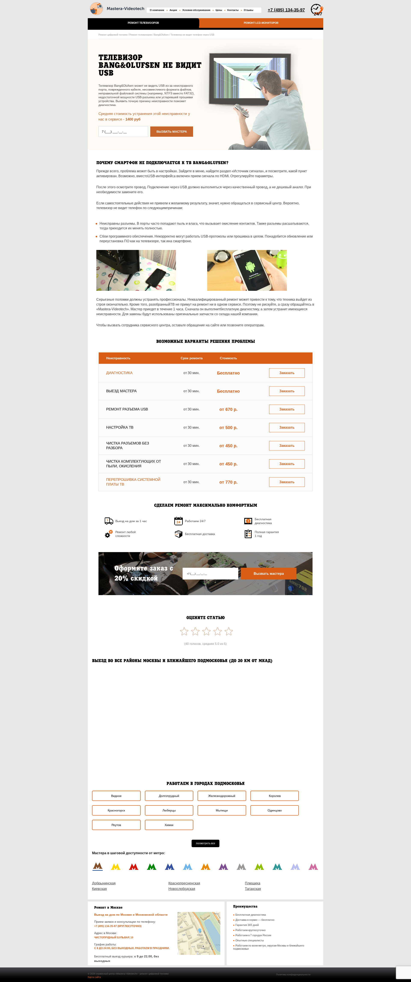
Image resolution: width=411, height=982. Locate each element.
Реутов (116, 825)
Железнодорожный (221, 796)
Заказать (287, 373)
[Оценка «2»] (216, 631)
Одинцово (275, 810)
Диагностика (119, 373)
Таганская (253, 889)
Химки (169, 825)
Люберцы (169, 810)
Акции (173, 10)
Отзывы (248, 10)
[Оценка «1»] (227, 631)
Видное (116, 796)
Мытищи (222, 810)
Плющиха (252, 883)
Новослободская (181, 889)
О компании (157, 10)
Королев (275, 796)
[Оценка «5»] (183, 631)
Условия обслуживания (196, 10)
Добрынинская (104, 883)
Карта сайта (94, 977)
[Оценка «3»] (205, 631)
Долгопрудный (169, 796)
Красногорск (116, 810)
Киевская (99, 889)
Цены (219, 10)
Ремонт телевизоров (143, 22)
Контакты (232, 10)
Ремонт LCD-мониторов (261, 22)
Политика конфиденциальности (293, 974)
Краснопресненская (184, 883)
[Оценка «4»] (194, 631)
